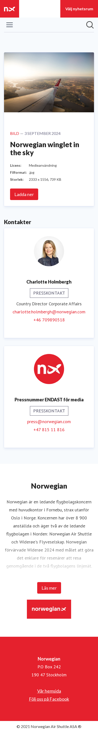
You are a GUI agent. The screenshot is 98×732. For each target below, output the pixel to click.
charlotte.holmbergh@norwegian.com (49, 312)
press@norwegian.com (49, 421)
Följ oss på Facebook (49, 699)
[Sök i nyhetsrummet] (90, 25)
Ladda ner (24, 194)
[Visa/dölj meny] (9, 25)
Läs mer (49, 588)
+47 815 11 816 (49, 429)
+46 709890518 (49, 320)
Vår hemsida (49, 691)
